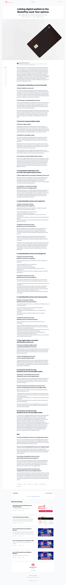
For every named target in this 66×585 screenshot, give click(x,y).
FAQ (4, 154)
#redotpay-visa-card (42, 484)
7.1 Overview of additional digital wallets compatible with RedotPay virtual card (8, 130)
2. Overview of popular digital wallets (7, 77)
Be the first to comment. (36, 496)
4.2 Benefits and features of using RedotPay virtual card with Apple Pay (8, 105)
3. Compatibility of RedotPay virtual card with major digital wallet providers (8, 89)
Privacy (35, 577)
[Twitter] (31, 570)
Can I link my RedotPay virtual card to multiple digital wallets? (7, 156)
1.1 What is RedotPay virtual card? (7, 73)
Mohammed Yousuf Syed (24, 62)
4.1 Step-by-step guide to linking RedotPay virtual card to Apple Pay (8, 102)
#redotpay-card (30, 484)
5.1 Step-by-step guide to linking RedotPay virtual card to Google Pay (8, 111)
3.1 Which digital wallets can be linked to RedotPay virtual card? (8, 92)
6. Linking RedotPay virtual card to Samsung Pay (8, 117)
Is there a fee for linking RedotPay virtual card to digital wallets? (8, 159)
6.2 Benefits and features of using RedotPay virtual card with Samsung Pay (8, 123)
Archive (32, 577)
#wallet (25, 484)
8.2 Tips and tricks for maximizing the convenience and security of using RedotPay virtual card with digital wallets (7, 147)
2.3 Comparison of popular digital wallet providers (7, 84)
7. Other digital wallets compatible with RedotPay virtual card (8, 126)
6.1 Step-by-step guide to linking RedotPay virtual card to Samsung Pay (8, 120)
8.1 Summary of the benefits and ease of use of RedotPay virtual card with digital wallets (8, 142)
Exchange (33, 2)
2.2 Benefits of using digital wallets (7, 82)
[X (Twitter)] (29, 62)
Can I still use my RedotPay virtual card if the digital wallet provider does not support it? (8, 164)
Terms (38, 577)
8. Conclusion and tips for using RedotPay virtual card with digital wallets (7, 138)
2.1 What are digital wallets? (7, 80)
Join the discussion (49, 493)
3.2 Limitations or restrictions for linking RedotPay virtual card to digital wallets (8, 96)
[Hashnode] (34, 570)
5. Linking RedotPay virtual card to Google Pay (8, 108)
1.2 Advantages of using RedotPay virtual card (8, 75)
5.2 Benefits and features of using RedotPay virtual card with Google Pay (8, 114)
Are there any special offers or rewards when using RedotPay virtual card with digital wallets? (8, 168)
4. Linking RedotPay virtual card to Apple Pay (8, 99)
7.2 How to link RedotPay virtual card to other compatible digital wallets (8, 134)
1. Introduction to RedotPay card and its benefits (7, 70)
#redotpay (36, 484)
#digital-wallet (19, 484)
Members (28, 577)
